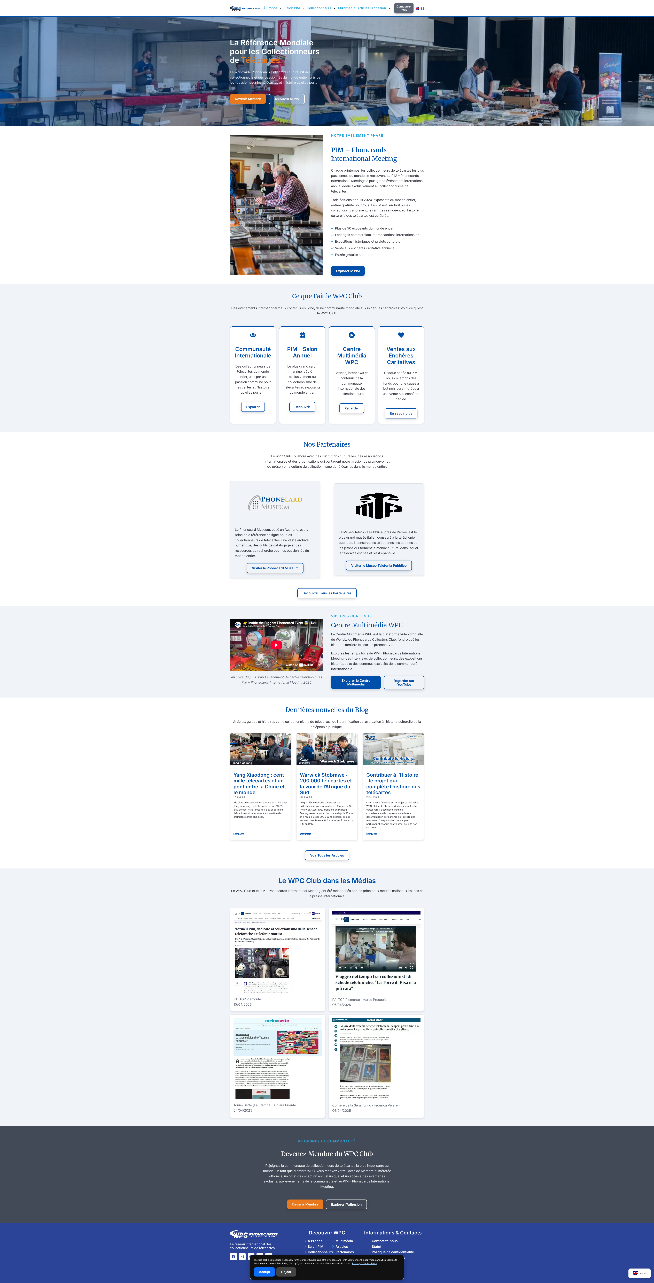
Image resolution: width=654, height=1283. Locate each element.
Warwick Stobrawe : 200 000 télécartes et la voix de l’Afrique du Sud (326, 784)
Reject (286, 1272)
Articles (363, 8)
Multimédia (346, 8)
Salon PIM (292, 8)
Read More (238, 834)
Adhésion (378, 8)
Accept (264, 1272)
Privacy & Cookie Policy (364, 1263)
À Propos (270, 8)
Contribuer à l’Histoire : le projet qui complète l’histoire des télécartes (393, 784)
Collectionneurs (319, 8)
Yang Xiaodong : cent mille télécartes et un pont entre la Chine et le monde (259, 784)
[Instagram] (242, 1256)
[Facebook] (233, 1256)
